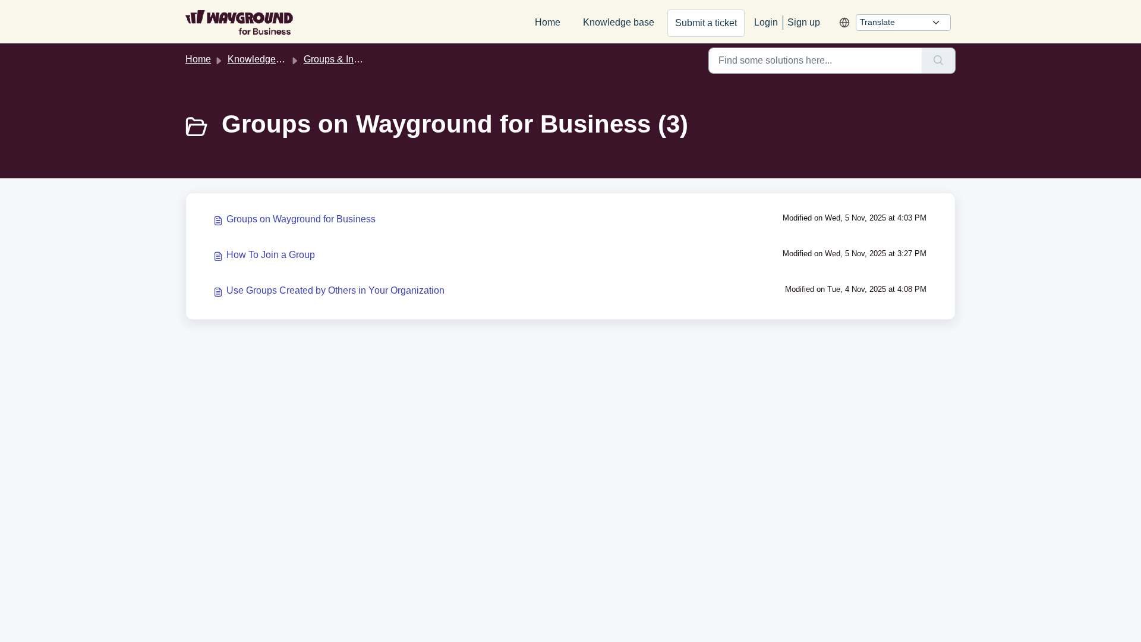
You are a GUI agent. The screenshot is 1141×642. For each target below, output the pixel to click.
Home (547, 22)
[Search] (939, 61)
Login (766, 22)
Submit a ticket (706, 23)
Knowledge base (618, 22)
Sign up (803, 22)
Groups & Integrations (349, 59)
